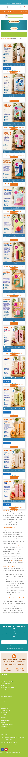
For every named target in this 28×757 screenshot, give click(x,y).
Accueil (2, 38)
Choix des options (14, 100)
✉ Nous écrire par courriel (14, 645)
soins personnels (8, 38)
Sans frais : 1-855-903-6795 (8, 11)
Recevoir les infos (14, 28)
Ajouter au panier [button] (14, 72)
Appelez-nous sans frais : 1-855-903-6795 (17, 3)
